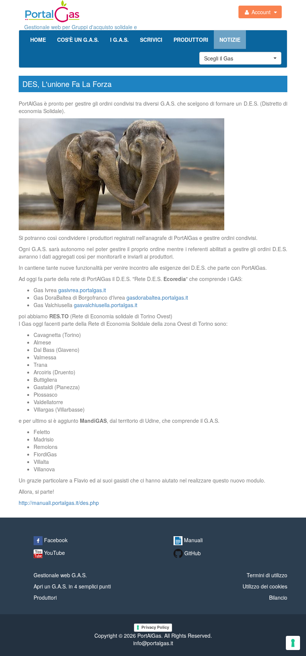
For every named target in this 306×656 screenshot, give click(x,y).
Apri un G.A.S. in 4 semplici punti (72, 586)
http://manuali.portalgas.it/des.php (59, 502)
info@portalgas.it (153, 643)
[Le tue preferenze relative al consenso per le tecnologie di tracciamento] (293, 643)
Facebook (55, 540)
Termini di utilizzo (267, 575)
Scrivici (151, 39)
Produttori (191, 39)
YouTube (54, 552)
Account (261, 12)
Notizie (229, 39)
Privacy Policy (155, 627)
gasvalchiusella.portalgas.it (105, 305)
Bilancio (278, 597)
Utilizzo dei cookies (265, 586)
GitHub (192, 553)
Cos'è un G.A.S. (78, 39)
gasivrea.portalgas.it (82, 290)
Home (38, 39)
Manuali (192, 540)
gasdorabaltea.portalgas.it (157, 297)
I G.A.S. (119, 39)
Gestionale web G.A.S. (60, 575)
